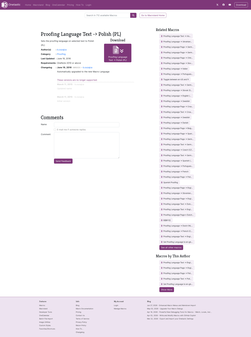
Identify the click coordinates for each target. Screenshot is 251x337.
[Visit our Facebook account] (223, 5)
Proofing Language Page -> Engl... (178, 188)
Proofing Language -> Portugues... (178, 74)
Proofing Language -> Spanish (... (177, 161)
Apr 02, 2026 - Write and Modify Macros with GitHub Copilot (171, 315)
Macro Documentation (84, 309)
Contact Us (80, 315)
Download (241, 5)
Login (88, 5)
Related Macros (167, 29)
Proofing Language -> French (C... (177, 231)
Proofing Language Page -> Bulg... (178, 128)
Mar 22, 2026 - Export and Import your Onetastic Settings (170, 319)
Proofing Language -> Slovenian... (177, 193)
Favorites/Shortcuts (47, 329)
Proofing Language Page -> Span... (178, 133)
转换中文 (167, 220)
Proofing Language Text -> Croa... (177, 112)
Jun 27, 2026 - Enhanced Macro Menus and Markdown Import (171, 305)
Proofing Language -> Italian (175, 69)
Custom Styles (45, 325)
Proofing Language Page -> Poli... (177, 177)
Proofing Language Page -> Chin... (178, 58)
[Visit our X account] (217, 5)
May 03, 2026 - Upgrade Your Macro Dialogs (165, 309)
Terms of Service (82, 319)
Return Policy (81, 325)
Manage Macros (120, 309)
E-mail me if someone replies (71, 129)
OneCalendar (58, 5)
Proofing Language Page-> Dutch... (178, 215)
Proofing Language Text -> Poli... (177, 279)
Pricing (70, 5)
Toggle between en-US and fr (176, 79)
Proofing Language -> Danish (175, 123)
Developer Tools (45, 312)
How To (80, 5)
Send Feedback (63, 161)
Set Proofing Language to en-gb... (178, 242)
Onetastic (14, 4)
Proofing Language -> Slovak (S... (177, 90)
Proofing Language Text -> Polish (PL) (117, 58)
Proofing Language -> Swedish (176, 101)
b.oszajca (62, 49)
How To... (79, 329)
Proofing (61, 54)
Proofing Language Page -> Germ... (178, 47)
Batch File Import (46, 319)
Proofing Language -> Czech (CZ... (178, 150)
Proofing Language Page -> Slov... (178, 63)
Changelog (80, 332)
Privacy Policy (81, 322)
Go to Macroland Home (153, 15)
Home (28, 5)
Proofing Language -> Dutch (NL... (178, 226)
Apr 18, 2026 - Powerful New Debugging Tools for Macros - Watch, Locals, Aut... (179, 312)
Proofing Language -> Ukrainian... (177, 41)
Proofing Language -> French (175, 171)
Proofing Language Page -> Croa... (178, 106)
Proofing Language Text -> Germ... (178, 85)
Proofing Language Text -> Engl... (177, 209)
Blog (48, 5)
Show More (166, 289)
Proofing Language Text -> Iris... (177, 36)
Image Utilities (44, 322)
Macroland (38, 5)
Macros (42, 305)
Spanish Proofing (170, 182)
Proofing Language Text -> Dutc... (177, 204)
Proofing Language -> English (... (177, 96)
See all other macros (171, 247)
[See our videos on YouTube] (230, 5)
